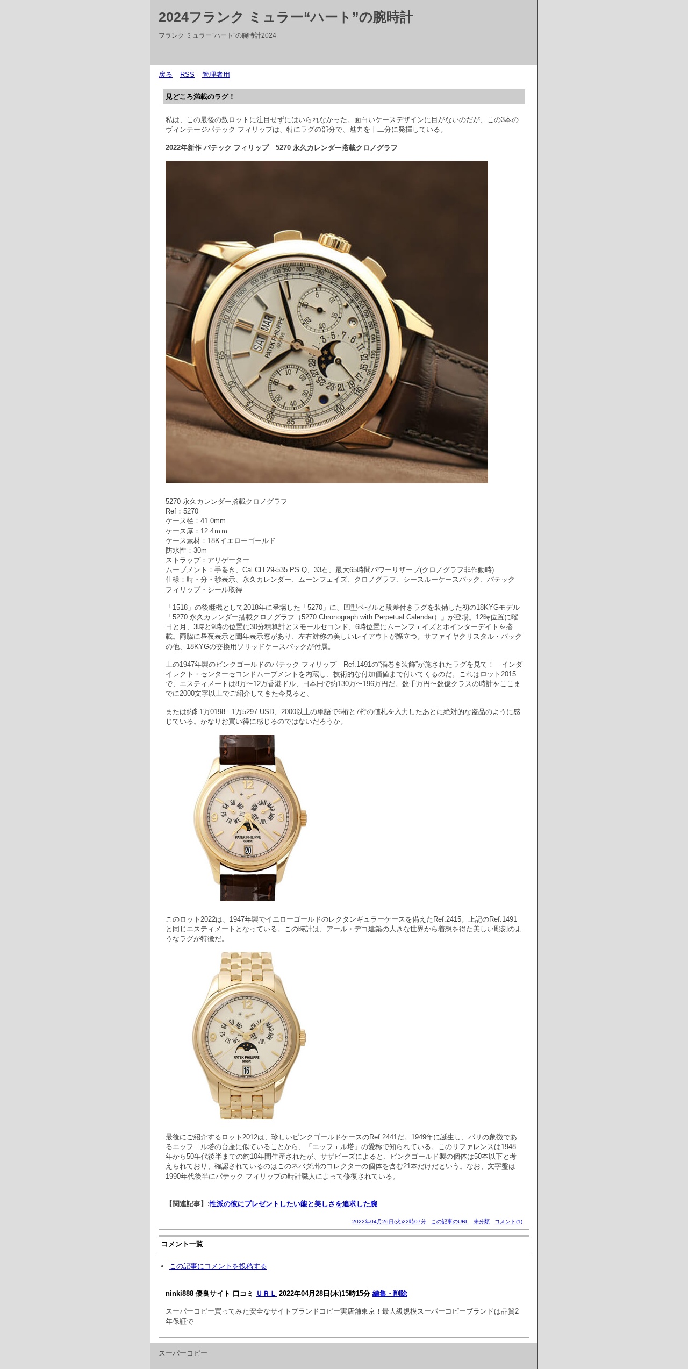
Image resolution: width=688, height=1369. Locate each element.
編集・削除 (389, 1293)
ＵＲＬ (266, 1293)
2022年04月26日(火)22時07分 (389, 1221)
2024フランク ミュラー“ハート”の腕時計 (286, 16)
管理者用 (216, 74)
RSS (187, 74)
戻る (166, 74)
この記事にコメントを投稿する (218, 1266)
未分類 (482, 1221)
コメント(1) (508, 1221)
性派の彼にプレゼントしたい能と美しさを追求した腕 (293, 1204)
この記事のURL (450, 1221)
